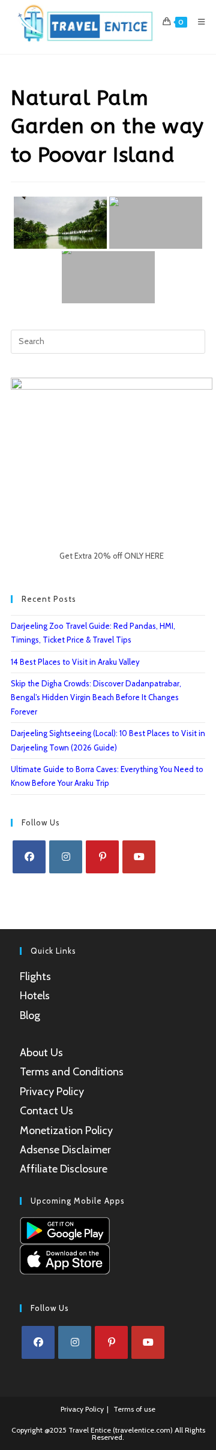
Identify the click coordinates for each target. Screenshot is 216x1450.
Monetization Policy (66, 1130)
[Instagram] (65, 856)
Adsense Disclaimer (65, 1149)
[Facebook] (29, 856)
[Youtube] (138, 856)
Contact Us (46, 1110)
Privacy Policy (52, 1091)
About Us (41, 1052)
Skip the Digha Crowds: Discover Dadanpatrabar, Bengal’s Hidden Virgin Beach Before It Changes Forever (96, 697)
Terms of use (134, 1408)
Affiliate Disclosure (63, 1168)
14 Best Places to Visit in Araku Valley (75, 662)
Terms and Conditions (72, 1071)
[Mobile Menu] (197, 21)
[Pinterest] (102, 856)
